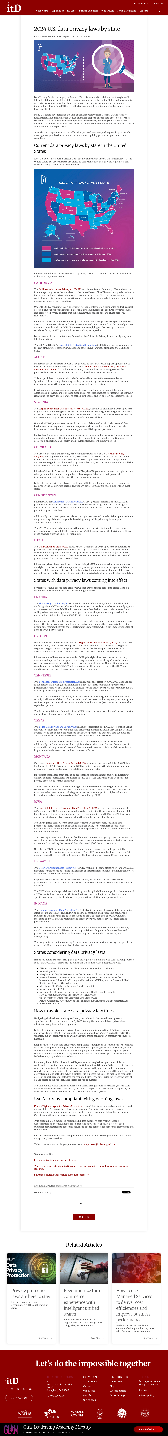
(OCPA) (113, 642)
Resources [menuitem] (119, 1377)
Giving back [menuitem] (89, 1400)
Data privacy (61, 1186)
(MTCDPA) (80, 763)
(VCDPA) (84, 408)
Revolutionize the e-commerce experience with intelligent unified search (84, 1302)
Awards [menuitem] (87, 1395)
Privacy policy (146, 1395)
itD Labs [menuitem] (71, 10)
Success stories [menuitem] (118, 1390)
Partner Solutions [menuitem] (88, 10)
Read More (43, 1338)
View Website (146, 1429)
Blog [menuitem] (112, 1386)
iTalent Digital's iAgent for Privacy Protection (58, 1106)
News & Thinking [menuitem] (126, 10)
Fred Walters (55, 36)
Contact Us (19, 1397)
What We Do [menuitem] (41, 10)
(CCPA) (77, 289)
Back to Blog (44, 1192)
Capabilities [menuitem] (57, 10)
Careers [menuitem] (144, 10)
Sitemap (142, 1390)
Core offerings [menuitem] (117, 1395)
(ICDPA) (92, 808)
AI (69, 1186)
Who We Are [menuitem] (107, 10)
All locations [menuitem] (90, 1381)
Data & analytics (47, 1186)
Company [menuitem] (91, 1377)
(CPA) (41, 456)
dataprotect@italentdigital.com (99, 1144)
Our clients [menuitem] (89, 1390)
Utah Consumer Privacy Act (53, 546)
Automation (76, 1186)
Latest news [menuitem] (116, 1381)
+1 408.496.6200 (56, 1395)
